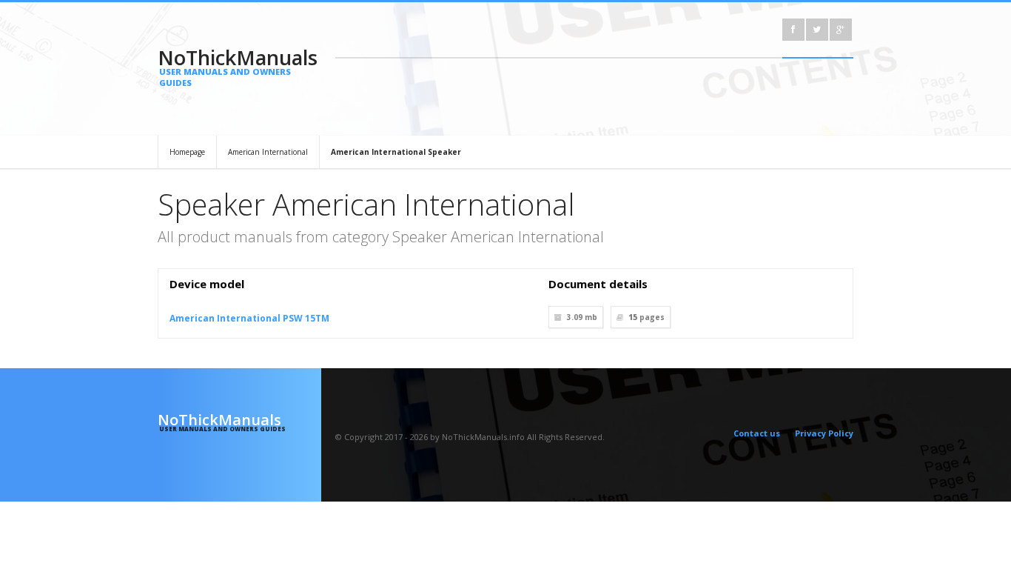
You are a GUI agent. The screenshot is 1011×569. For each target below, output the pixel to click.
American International (268, 152)
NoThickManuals (238, 66)
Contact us (756, 433)
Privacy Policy (824, 433)
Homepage (187, 152)
